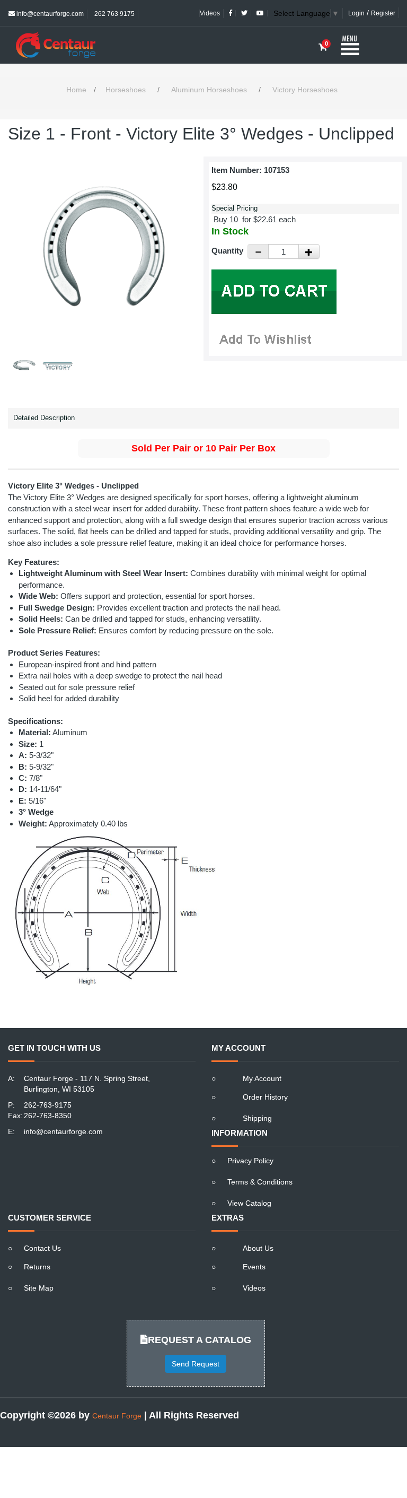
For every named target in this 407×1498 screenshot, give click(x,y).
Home (76, 89)
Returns (37, 1266)
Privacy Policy (250, 1160)
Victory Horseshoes (305, 89)
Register (383, 13)
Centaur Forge (116, 1416)
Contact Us (42, 1248)
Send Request (195, 1364)
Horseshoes (125, 89)
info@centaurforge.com (49, 14)
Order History (265, 1097)
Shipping (257, 1118)
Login (356, 13)
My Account (262, 1078)
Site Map (39, 1288)
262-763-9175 (48, 1105)
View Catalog (249, 1203)
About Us (258, 1248)
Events (254, 1266)
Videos (210, 13)
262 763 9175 (114, 14)
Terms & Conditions (260, 1182)
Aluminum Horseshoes (209, 89)
